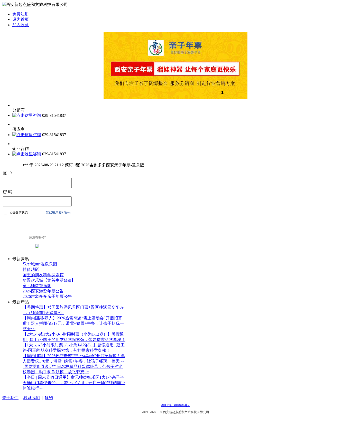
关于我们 (10, 397)
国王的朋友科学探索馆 (43, 275)
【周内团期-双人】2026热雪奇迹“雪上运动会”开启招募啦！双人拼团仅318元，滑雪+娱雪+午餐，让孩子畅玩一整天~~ (73, 323)
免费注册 (20, 14)
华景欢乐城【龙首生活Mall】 (49, 280)
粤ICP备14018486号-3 (175, 405)
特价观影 (31, 269)
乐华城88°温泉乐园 (40, 264)
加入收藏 (20, 25)
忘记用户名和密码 (58, 212)
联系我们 (31, 397)
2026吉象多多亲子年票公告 (47, 296)
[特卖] (175, 97)
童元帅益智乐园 (37, 285)
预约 (49, 397)
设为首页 (20, 19)
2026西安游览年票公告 (43, 291)
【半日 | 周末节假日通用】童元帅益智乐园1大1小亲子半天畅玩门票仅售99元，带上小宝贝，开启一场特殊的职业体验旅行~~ (74, 382)
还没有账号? (37, 237)
